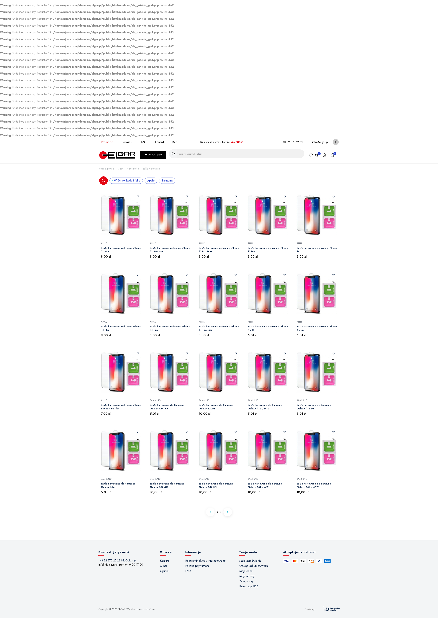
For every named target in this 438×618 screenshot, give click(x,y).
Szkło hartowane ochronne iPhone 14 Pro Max (219, 328)
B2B (174, 142)
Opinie (164, 571)
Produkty (155, 155)
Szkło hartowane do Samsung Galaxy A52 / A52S (314, 485)
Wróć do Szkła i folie (127, 181)
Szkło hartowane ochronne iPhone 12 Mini (121, 249)
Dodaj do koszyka (121, 228)
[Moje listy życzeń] (311, 155)
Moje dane (246, 571)
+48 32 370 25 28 (292, 142)
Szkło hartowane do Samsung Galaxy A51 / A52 (265, 485)
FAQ (143, 142)
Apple (150, 181)
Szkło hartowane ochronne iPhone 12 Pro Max (170, 249)
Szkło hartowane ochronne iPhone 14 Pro (170, 328)
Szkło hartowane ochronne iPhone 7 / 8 (268, 328)
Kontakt (159, 142)
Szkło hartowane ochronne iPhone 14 (317, 249)
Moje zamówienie (250, 560)
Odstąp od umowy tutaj (253, 565)
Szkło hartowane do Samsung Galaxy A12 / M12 (265, 406)
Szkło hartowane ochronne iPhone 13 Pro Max (219, 249)
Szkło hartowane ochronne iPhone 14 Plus (121, 328)
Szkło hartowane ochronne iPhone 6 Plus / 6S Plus (121, 406)
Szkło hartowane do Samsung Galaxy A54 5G (167, 406)
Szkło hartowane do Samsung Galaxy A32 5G (216, 485)
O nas (163, 565)
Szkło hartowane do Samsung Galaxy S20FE (216, 406)
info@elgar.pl (320, 142)
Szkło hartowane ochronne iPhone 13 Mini (268, 249)
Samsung (167, 181)
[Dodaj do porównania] (137, 203)
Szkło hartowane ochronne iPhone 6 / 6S (317, 328)
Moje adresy (246, 576)
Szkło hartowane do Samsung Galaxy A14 (118, 485)
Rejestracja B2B (248, 586)
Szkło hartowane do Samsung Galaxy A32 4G (167, 485)
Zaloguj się (246, 581)
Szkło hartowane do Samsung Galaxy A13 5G (314, 406)
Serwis (126, 142)
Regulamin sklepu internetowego (205, 560)
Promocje (107, 142)
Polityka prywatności (197, 565)
